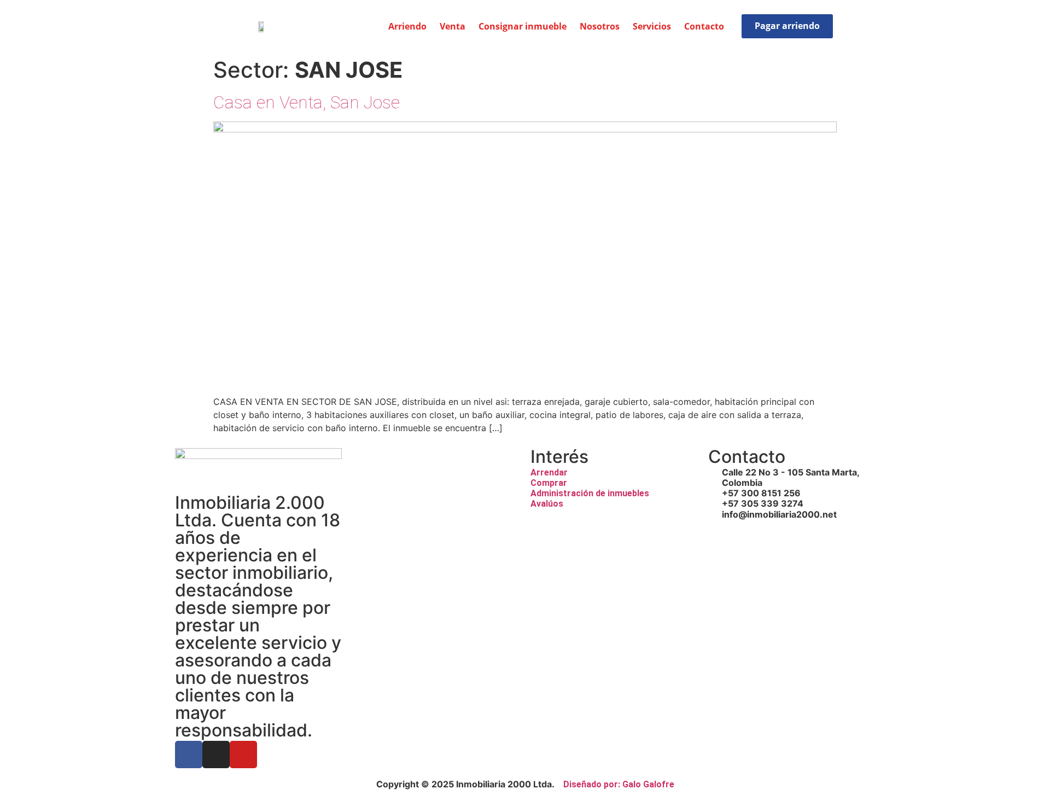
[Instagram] (216, 754)
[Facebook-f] (188, 754)
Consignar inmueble (523, 26)
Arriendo (407, 26)
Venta (452, 26)
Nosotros (600, 26)
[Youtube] (243, 754)
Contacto (704, 26)
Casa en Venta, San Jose (306, 102)
